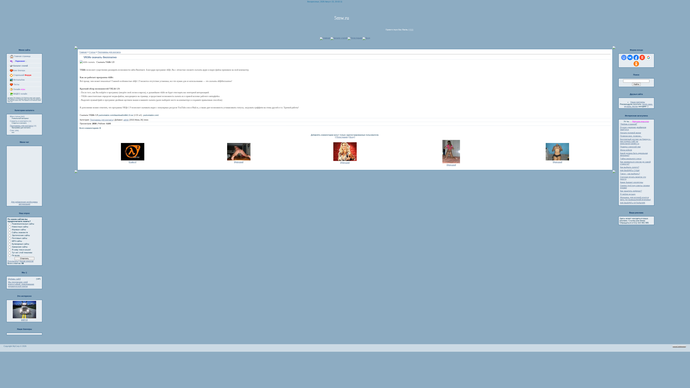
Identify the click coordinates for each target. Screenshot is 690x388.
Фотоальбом (19, 80)
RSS (411, 30)
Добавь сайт (14, 279)
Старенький (22, 75)
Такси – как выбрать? (630, 174)
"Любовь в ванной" (628, 124)
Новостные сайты (20, 227)
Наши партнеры (637, 102)
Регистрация (356, 38)
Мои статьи (15, 116)
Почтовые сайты (19, 238)
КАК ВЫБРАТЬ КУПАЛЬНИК (632, 203)
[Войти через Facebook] (636, 57)
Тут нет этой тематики (22, 252)
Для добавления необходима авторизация (24, 203)
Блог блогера (19, 70)
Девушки (239, 162)
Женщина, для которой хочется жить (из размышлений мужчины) (635, 198)
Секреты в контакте (19, 121)
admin (126, 120)
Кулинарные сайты (20, 244)
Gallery (132, 162)
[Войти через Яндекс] (642, 57)
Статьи (92, 52)
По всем (16, 255)
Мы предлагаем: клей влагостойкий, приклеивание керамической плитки (21, 284)
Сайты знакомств (20, 232)
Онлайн (19, 89)
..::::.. (20, 61)
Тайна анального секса (630, 159)
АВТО (24, 320)
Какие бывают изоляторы (631, 182)
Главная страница (21, 56)
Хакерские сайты (19, 247)
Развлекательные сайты (23, 224)
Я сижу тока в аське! (21, 250)
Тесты (16, 84)
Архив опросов (26, 261)
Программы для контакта (21, 126)
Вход (367, 38)
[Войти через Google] (648, 57)
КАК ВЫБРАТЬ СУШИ (630, 170)
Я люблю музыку (628, 194)
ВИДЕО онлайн (20, 94)
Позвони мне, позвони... (631, 136)
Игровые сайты (19, 229)
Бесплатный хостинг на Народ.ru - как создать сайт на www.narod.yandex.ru (635, 141)
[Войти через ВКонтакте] (630, 57)
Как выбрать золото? (629, 167)
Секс (12, 130)
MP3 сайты (17, 241)
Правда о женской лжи (630, 147)
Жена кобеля (626, 150)
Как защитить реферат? (631, 191)
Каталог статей (340, 38)
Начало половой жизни (630, 133)
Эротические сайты (21, 235)
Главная (326, 38)
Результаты (13, 261)
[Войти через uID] (624, 57)
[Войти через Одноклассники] (636, 63)
